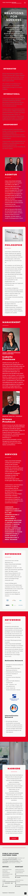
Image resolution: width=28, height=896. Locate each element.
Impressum (5, 892)
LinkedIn (6, 886)
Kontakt (14, 838)
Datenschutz (12, 892)
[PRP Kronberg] (12, 3)
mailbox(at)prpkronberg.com (9, 881)
